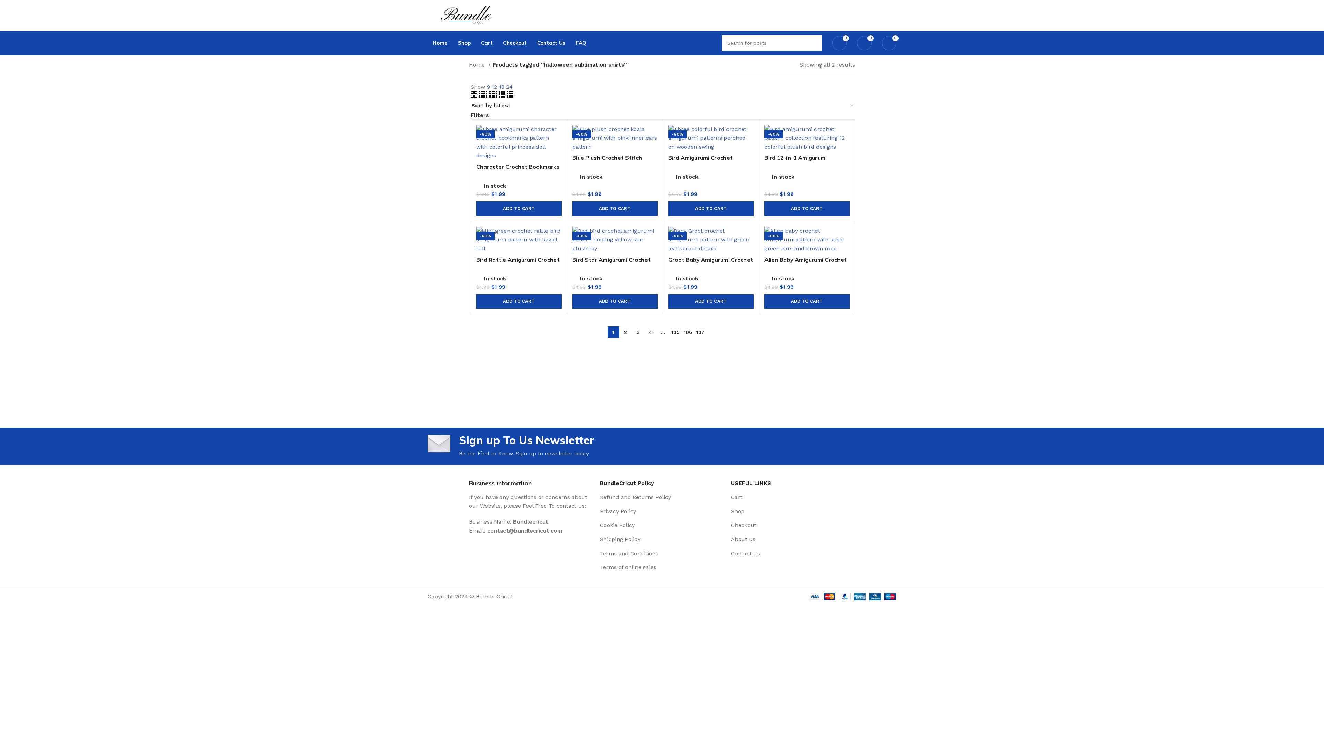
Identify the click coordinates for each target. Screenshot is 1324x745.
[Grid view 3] (503, 95)
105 (675, 332)
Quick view (556, 151)
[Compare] (556, 136)
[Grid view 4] (510, 95)
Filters (480, 115)
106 (688, 332)
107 (700, 332)
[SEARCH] (814, 43)
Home (478, 64)
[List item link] (662, 497)
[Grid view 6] (494, 95)
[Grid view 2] (475, 95)
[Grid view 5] (484, 95)
